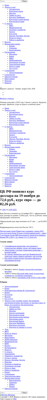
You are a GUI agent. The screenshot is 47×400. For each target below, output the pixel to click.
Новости (8, 83)
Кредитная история (16, 21)
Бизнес (7, 293)
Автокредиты (14, 9)
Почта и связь (14, 66)
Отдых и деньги (11, 358)
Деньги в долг (10, 7)
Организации (10, 52)
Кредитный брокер (16, 321)
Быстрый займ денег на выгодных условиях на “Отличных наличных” (24, 275)
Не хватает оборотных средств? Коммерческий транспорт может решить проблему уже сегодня (23, 255)
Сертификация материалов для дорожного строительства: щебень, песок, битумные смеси (23, 247)
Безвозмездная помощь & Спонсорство (20, 290)
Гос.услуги (13, 68)
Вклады (8, 42)
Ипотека (12, 13)
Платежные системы (17, 62)
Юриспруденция (11, 77)
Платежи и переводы (17, 30)
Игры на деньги (15, 38)
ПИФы (12, 384)
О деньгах (8, 24)
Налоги (12, 32)
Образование (10, 354)
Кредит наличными (16, 313)
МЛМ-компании (15, 60)
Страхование (10, 71)
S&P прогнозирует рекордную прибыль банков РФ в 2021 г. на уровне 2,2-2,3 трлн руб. (23, 236)
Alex (4, 210)
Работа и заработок (16, 40)
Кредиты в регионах (17, 325)
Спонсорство (10, 75)
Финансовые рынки (12, 44)
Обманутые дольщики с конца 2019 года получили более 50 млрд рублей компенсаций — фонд (23, 232)
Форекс (12, 46)
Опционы (13, 48)
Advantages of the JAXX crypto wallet (31, 278)
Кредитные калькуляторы (19, 19)
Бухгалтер (13, 34)
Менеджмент (10, 79)
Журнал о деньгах (7, 98)
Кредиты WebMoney (17, 17)
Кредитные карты (16, 11)
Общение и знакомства (13, 356)
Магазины (13, 54)
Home (7, 5)
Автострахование (16, 73)
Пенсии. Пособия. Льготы (19, 36)
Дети (6, 329)
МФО (11, 58)
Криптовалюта (15, 50)
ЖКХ (11, 26)
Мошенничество (15, 28)
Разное (7, 372)
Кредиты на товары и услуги (20, 327)
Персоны (8, 81)
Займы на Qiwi (15, 15)
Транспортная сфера (17, 64)
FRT (15, 399)
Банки (11, 56)
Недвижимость (10, 348)
